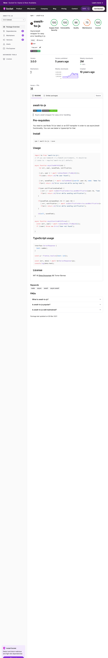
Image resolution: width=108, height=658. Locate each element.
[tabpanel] (66, 190)
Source (98, 95)
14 (31, 88)
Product (19, 9)
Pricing (63, 9)
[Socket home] (8, 9)
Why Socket (31, 9)
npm (31, 15)
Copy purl (34, 47)
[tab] (36, 95)
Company (44, 9)
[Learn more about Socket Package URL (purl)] (40, 47)
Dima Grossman (45, 275)
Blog (54, 9)
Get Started (98, 9)
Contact (75, 9)
